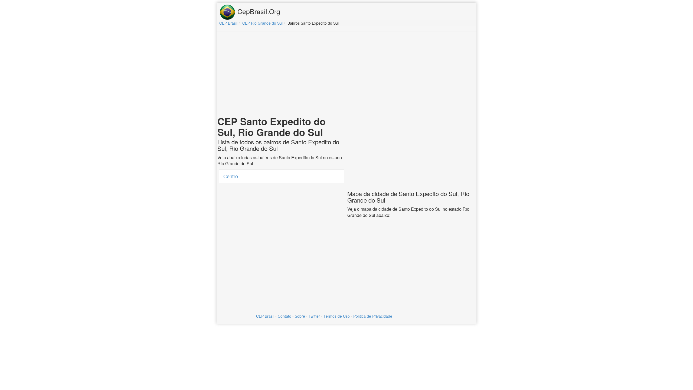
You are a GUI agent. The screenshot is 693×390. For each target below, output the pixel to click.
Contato (284, 316)
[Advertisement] (346, 75)
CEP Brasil (265, 316)
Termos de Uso (336, 316)
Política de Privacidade (372, 316)
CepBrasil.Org (258, 11)
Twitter (314, 316)
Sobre (300, 316)
